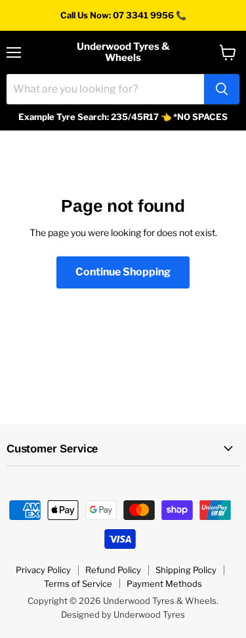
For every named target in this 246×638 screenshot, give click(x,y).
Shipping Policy (185, 570)
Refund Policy (113, 570)
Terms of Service (78, 583)
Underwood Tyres (149, 614)
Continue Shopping (123, 272)
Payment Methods (164, 583)
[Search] (221, 89)
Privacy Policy (43, 570)
